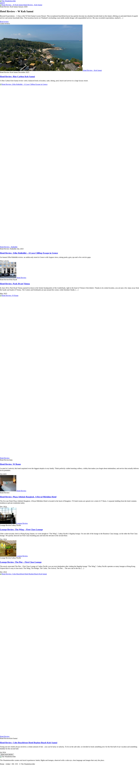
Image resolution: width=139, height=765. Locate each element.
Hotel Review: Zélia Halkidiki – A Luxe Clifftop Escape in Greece (29, 253)
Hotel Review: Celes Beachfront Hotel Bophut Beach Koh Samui (28, 742)
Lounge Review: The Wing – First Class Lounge (21, 529)
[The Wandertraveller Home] (8, 1)
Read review (4, 22)
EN (3, 3)
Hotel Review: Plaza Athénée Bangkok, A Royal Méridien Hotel (28, 497)
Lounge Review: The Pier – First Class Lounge (20, 562)
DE (1, 3)
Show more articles (7, 754)
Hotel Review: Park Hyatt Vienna (15, 284)
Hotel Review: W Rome (10, 464)
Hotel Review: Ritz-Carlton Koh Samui (17, 76)
